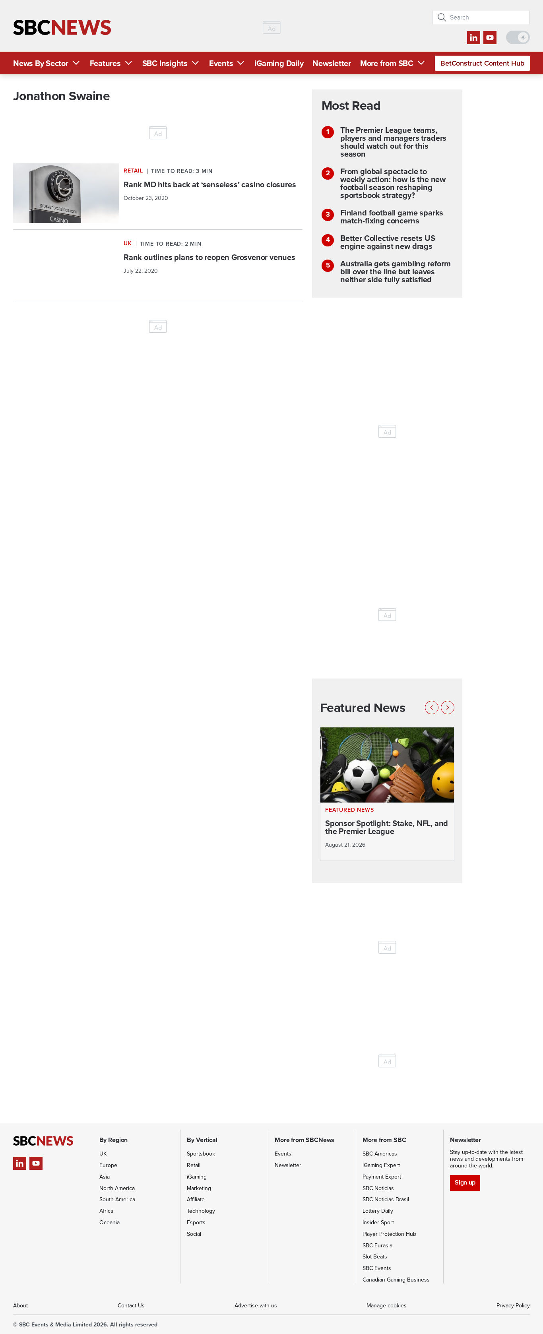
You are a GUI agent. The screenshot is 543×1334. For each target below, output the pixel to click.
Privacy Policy (513, 1305)
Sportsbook (201, 1154)
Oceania (109, 1222)
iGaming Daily (278, 63)
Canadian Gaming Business (396, 1280)
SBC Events (377, 1268)
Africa (106, 1211)
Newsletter (331, 63)
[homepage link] (62, 27)
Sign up (465, 1182)
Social (194, 1234)
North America (117, 1188)
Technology (201, 1211)
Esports (196, 1222)
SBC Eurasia (377, 1245)
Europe (108, 1165)
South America (117, 1199)
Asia (104, 1177)
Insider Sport (378, 1222)
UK (103, 1154)
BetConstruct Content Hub (482, 63)
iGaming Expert (381, 1165)
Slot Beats (375, 1257)
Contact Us (131, 1305)
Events (221, 63)
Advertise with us (256, 1305)
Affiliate (196, 1199)
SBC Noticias (378, 1188)
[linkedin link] (473, 37)
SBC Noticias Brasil (386, 1199)
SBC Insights (165, 63)
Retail (193, 1165)
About (20, 1305)
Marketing (199, 1188)
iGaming (197, 1177)
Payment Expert (382, 1177)
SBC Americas (380, 1154)
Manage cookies (387, 1305)
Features (105, 63)
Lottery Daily (378, 1211)
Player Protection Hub (389, 1234)
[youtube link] (489, 37)
